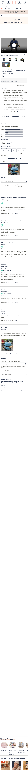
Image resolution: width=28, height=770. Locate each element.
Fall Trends (18, 8)
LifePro (3, 76)
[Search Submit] (25, 6)
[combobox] (12, 6)
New (13, 8)
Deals (2, 8)
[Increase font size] (24, 85)
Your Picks (7, 8)
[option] (14, 12)
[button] (3, 3)
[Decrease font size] (26, 85)
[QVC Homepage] (1, 16)
